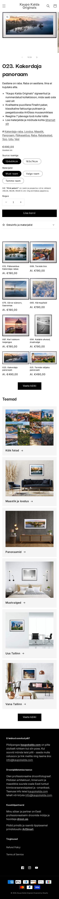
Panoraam (8, 135)
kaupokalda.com (38, 791)
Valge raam (32, 173)
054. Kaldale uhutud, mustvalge (40, 340)
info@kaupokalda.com (19, 759)
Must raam (12, 173)
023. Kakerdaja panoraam (9, 368)
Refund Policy (13, 847)
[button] (3, 6)
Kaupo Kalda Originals (25, 893)
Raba (34, 135)
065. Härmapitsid (38, 303)
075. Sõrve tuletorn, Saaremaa (12, 304)
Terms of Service (15, 854)
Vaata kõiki (29, 385)
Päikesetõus (23, 135)
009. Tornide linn (38, 266)
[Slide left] (22, 57)
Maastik (38, 131)
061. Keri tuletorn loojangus (11, 340)
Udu (10, 139)
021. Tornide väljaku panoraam (40, 368)
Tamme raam (13, 180)
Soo (4, 139)
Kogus (5, 196)
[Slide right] (36, 57)
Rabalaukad (45, 135)
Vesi (16, 139)
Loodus (28, 131)
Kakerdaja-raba (14, 131)
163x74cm (32, 161)
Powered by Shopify (41, 893)
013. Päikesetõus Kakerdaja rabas (10, 267)
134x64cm (12, 161)
